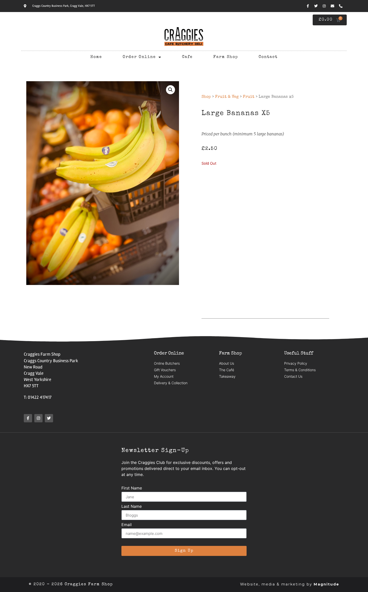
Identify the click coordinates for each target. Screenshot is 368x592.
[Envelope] (332, 6)
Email (126, 525)
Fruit (248, 97)
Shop (206, 97)
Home (96, 57)
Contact (268, 57)
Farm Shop (225, 57)
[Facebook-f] (307, 6)
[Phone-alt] (340, 6)
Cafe (187, 57)
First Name (131, 488)
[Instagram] (324, 6)
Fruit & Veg (227, 97)
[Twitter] (315, 6)
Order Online (139, 57)
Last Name (131, 506)
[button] (170, 89)
